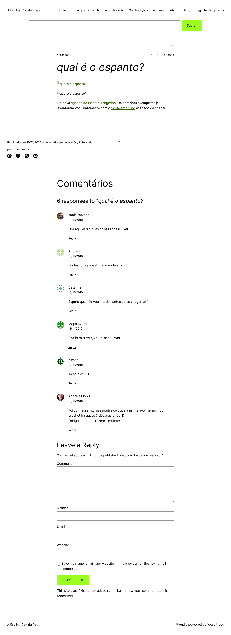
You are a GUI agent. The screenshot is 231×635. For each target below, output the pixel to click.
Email (62, 526)
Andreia (74, 251)
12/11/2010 (75, 365)
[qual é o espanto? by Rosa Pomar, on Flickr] (72, 84)
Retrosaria (86, 142)
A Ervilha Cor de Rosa (23, 10)
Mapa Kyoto (77, 324)
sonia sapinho (79, 215)
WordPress (215, 624)
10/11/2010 (75, 220)
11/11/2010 (75, 328)
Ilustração (70, 142)
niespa (73, 360)
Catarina (74, 287)
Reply (72, 238)
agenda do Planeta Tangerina (93, 103)
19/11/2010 (75, 401)
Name (62, 508)
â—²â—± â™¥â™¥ (162, 55)
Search (192, 25)
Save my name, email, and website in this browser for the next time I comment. (113, 566)
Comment (66, 463)
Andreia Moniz (79, 396)
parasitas (63, 55)
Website (63, 545)
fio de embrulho (123, 108)
